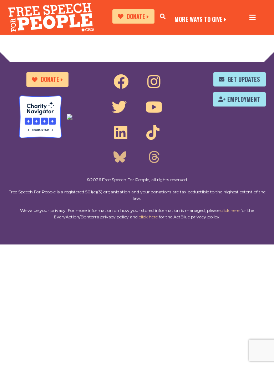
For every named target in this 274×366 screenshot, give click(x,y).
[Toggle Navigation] (252, 17)
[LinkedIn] (121, 132)
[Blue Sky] (120, 158)
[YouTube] (154, 107)
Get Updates (244, 79)
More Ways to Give (198, 19)
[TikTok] (153, 132)
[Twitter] (119, 107)
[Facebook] (121, 82)
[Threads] (154, 158)
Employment (243, 99)
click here (229, 210)
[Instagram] (154, 82)
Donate (136, 16)
